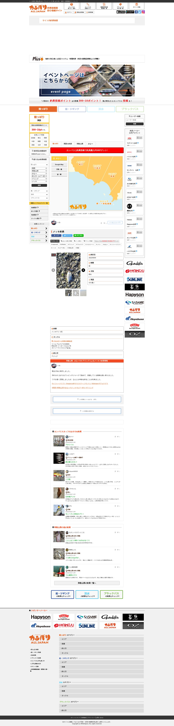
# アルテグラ (79, 244)
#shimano (95, 383)
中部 (33, 141)
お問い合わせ (99, 717)
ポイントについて (75, 717)
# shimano (63, 244)
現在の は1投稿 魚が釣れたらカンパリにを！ (87, 100)
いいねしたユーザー (115, 222)
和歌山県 (80, 144)
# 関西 (77, 248)
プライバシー (91, 717)
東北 (39, 138)
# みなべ (105, 244)
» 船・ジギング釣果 (35, 652)
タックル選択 (35, 218)
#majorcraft (70, 383)
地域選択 (34, 215)
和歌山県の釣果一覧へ (87, 583)
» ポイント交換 (34, 666)
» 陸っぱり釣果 (34, 649)
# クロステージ (90, 244)
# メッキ (53, 248)
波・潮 (59, 174)
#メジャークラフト (59, 383)
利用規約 (84, 717)
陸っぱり (34, 164)
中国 (45, 141)
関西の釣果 (68, 144)
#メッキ (73, 388)
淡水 (32, 194)
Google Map (59, 164)
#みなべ (67, 388)
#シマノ (88, 383)
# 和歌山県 (70, 248)
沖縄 (45, 145)
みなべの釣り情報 (67, 241)
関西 (39, 141)
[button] (83, 270)
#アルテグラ (103, 383)
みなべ (90, 144)
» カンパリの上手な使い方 (37, 661)
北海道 (33, 138)
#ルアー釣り (81, 388)
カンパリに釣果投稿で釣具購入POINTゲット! (87, 150)
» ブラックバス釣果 (35, 658)
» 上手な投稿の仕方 (35, 663)
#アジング (89, 388)
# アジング (71, 244)
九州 (39, 145)
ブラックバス (35, 198)
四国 (33, 145)
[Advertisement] (87, 40)
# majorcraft (54, 244)
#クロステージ (80, 383)
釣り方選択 (35, 211)
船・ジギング (35, 191)
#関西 (54, 388)
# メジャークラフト (115, 244)
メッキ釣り (78, 241)
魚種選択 (34, 207)
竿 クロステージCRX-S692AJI (62, 341)
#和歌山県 (60, 388)
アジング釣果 (88, 241)
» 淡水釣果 (33, 655)
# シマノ (98, 244)
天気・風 (59, 169)
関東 (45, 138)
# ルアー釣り (61, 248)
